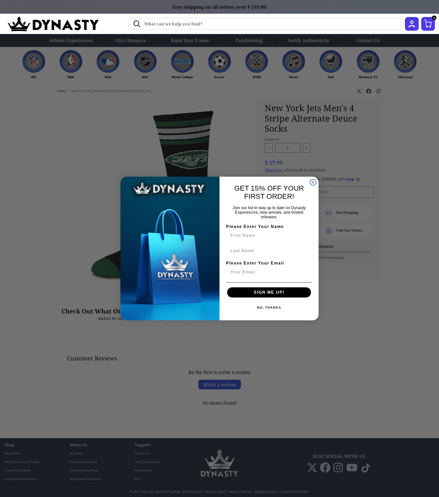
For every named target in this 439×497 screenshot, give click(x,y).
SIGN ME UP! (269, 292)
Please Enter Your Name (255, 226)
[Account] (412, 24)
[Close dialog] (313, 182)
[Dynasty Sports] (60, 24)
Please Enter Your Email (255, 263)
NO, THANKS (269, 307)
